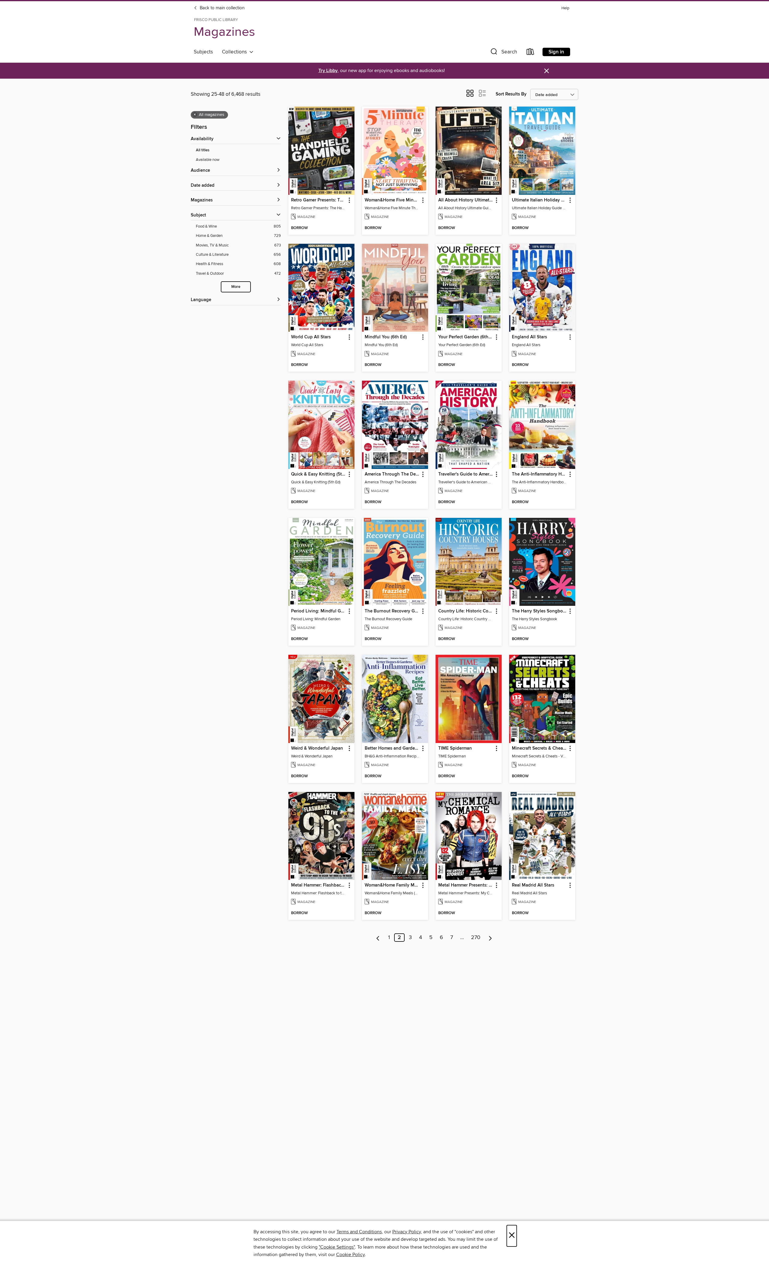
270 (475, 937)
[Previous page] (378, 937)
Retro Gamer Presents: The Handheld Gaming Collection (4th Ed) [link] (318, 200)
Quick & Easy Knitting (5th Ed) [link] (318, 474)
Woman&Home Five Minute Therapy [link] (392, 200)
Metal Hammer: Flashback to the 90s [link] (318, 885)
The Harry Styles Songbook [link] (539, 611)
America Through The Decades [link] (392, 474)
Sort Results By (511, 94)
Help (565, 8)
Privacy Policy (406, 1232)
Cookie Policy (350, 1255)
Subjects (203, 52)
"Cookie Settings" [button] (337, 1247)
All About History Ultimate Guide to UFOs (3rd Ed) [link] (465, 200)
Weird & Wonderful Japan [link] (317, 748)
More (235, 286)
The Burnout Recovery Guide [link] (392, 611)
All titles (202, 150)
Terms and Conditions (359, 1232)
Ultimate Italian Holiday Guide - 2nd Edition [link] (539, 200)
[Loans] (530, 53)
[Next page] (490, 937)
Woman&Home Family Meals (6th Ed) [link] (392, 885)
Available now (208, 159)
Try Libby (328, 71)
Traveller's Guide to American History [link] (465, 474)
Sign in (556, 52)
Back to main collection (222, 8)
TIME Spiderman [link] (455, 748)
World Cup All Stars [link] (311, 337)
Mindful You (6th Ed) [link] (386, 337)
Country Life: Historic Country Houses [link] (465, 611)
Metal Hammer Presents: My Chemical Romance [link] (465, 885)
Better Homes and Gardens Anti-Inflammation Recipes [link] (392, 748)
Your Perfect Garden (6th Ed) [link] (465, 337)
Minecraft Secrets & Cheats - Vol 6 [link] (539, 748)
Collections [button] (235, 52)
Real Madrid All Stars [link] (533, 885)
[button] (503, 53)
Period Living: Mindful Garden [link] (318, 611)
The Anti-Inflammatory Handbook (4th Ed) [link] (539, 474)
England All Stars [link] (529, 337)
